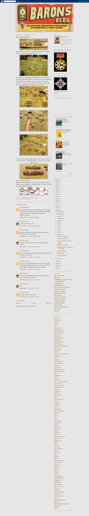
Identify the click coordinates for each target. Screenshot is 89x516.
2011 (57, 261)
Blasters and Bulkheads (60, 346)
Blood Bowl (57, 348)
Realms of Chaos (60, 151)
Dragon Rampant (58, 369)
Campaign (56, 355)
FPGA (22, 199)
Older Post (48, 303)
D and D (56, 365)
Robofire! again (60, 253)
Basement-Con (58, 334)
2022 (57, 187)
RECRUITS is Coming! (62, 245)
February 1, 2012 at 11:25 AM (30, 257)
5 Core (55, 322)
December (60, 211)
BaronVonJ (22, 221)
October (59, 216)
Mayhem (56, 429)
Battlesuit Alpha (58, 338)
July (58, 223)
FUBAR (56, 393)
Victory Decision (58, 496)
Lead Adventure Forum (59, 289)
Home (33, 303)
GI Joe (55, 401)
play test (56, 452)
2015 (57, 203)
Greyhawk (56, 405)
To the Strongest (58, 492)
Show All (71, 173)
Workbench (57, 506)
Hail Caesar (57, 409)
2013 (57, 207)
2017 (57, 198)
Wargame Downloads (59, 303)
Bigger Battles (57, 342)
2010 (57, 263)
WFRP (55, 502)
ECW (55, 377)
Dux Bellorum (57, 375)
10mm (55, 318)
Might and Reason (58, 436)
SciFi (55, 474)
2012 (57, 210)
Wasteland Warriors (59, 500)
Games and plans (61, 251)
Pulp (55, 454)
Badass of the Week (59, 275)
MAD (55, 425)
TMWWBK (56, 490)
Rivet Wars (57, 466)
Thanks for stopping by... (63, 236)
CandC (55, 357)
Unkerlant (56, 494)
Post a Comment (20, 300)
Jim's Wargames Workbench (63, 130)
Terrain (55, 488)
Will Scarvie (23, 207)
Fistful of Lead (57, 385)
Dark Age (56, 367)
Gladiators (56, 403)
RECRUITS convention (60, 293)
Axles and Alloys (58, 332)
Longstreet (56, 423)
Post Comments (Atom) (29, 306)
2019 (57, 194)
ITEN (55, 415)
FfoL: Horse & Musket (59, 381)
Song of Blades (58, 478)
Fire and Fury (57, 383)
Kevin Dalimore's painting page (62, 287)
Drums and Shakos (59, 371)
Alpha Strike (57, 328)
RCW (55, 458)
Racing (56, 456)
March (59, 232)
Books (55, 352)
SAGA (55, 472)
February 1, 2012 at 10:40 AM (30, 236)
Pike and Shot (57, 448)
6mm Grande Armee (62, 255)
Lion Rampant (57, 421)
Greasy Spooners (58, 283)
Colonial (56, 359)
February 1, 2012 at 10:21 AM (30, 226)
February (59, 234)
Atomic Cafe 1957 (58, 330)
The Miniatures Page (59, 301)
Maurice (56, 427)
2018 (57, 196)
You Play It (57, 311)
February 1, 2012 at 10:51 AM (30, 246)
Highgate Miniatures (59, 285)
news (55, 444)
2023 (57, 185)
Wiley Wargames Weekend (61, 504)
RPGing (56, 470)
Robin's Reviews (58, 295)
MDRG (55, 431)
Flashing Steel (57, 387)
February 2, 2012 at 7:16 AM (29, 288)
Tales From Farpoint (61, 119)
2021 (57, 189)
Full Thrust (56, 395)
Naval (55, 442)
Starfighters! (57, 480)
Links (55, 419)
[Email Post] (35, 197)
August (59, 220)
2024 (57, 182)
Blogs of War (57, 277)
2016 (57, 201)
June (58, 225)
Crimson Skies (57, 363)
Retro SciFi (57, 462)
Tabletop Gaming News (60, 297)
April (58, 230)
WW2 (55, 508)
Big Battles (57, 340)
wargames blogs (58, 305)
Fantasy (56, 379)
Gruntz (55, 407)
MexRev (56, 434)
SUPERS (56, 482)
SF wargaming (57, 476)
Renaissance (57, 460)
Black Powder (57, 344)
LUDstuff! (58, 140)
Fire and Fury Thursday (63, 238)
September (60, 218)
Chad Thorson (23, 261)
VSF (55, 498)
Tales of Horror (57, 486)
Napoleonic (27, 199)
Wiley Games (57, 309)
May (58, 227)
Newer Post (19, 303)
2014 (57, 205)
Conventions (57, 361)
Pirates (56, 450)
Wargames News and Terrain (61, 307)
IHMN (55, 413)
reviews (56, 464)
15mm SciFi (57, 320)
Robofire (56, 468)
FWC (55, 397)
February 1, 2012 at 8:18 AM (29, 217)
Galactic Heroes (58, 399)
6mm (55, 324)
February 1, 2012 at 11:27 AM (30, 279)
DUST (55, 373)
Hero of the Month (58, 411)
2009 (57, 265)
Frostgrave (56, 391)
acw (55, 326)
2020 (57, 191)
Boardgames (57, 350)
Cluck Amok (59, 162)
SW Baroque (57, 484)
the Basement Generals (60, 299)
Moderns (56, 438)
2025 (57, 180)
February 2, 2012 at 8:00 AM (29, 297)
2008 (57, 268)
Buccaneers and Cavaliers (60, 353)
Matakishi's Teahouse (59, 291)
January (59, 258)
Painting (56, 446)
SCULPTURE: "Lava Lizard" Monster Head (66, 144)
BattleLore (56, 336)
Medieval (56, 432)
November (60, 214)
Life (55, 417)
